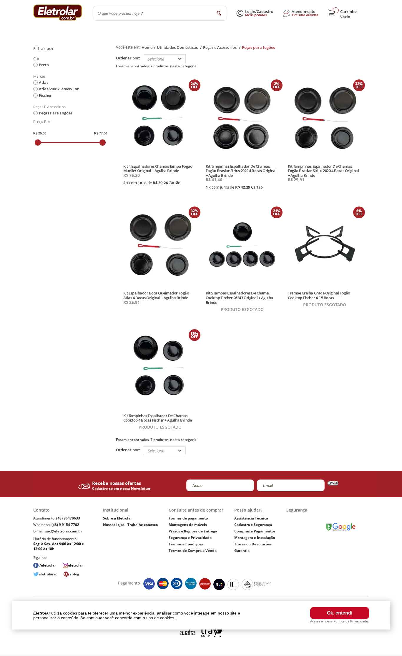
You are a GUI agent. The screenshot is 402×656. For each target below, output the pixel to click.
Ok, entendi (339, 612)
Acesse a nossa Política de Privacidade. (339, 621)
